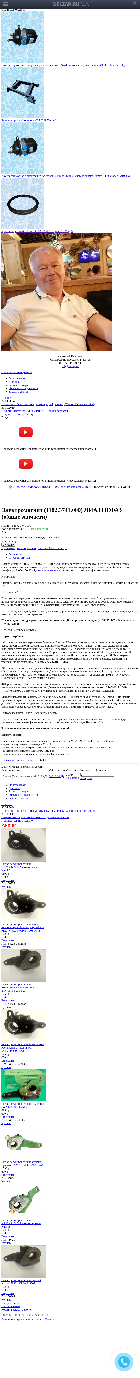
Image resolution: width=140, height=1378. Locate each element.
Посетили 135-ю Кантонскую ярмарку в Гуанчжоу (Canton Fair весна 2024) (48, 348)
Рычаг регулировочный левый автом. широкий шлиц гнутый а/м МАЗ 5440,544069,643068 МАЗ (22, 872)
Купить (6, 831)
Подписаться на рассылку (17, 358)
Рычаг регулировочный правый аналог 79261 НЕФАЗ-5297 (21, 1226)
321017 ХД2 (56, 720)
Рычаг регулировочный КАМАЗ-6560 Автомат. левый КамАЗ (20, 811)
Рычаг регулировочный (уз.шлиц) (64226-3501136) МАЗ (22, 1050)
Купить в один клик (13, 492)
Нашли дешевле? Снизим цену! (47, 492)
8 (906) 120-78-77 (13, 1259)
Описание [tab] (15, 498)
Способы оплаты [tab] (19, 502)
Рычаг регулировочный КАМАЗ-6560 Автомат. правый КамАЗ (21, 1168)
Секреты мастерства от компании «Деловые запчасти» (35, 355)
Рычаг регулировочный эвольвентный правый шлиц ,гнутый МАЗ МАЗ (19, 932)
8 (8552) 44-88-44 (37, 1259)
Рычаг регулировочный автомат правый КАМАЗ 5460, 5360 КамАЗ (23, 1108)
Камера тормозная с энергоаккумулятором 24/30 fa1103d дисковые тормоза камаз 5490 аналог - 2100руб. (66, 120)
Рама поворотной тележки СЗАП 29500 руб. (29, 65)
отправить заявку (47, 514)
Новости (6, 342)
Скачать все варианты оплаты (20, 704)
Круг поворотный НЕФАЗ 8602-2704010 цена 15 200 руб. (37, 175)
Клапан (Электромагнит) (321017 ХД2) (25, 720)
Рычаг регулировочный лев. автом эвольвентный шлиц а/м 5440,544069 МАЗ (22, 992)
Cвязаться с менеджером (16, 316)
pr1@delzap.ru (70, 310)
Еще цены (72, 722)
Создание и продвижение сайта (21, 1264)
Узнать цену (9, 485)
